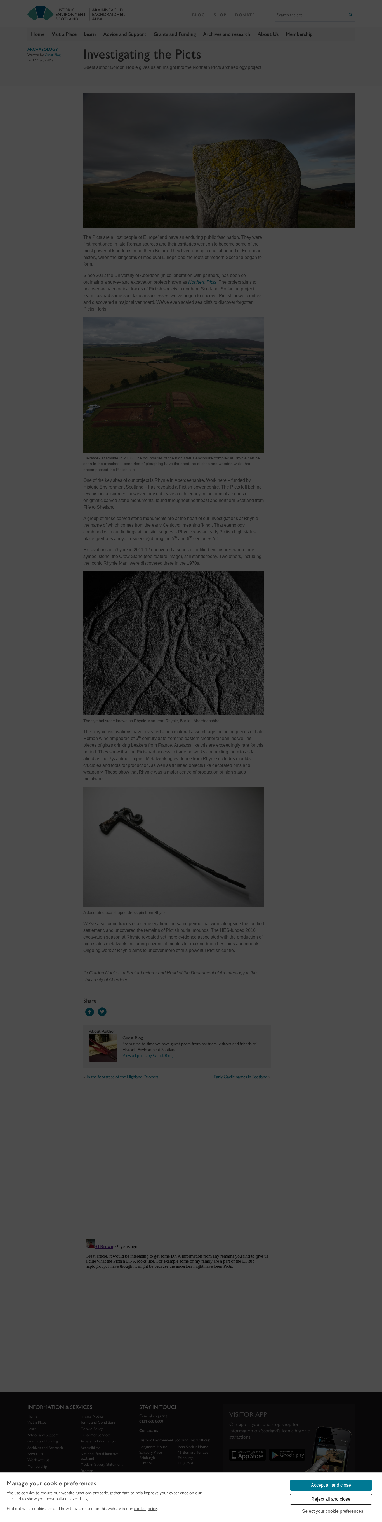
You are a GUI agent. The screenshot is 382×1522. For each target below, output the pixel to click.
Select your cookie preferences (332, 1511)
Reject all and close (330, 1499)
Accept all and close (331, 1485)
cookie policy (145, 1508)
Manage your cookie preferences (51, 1483)
